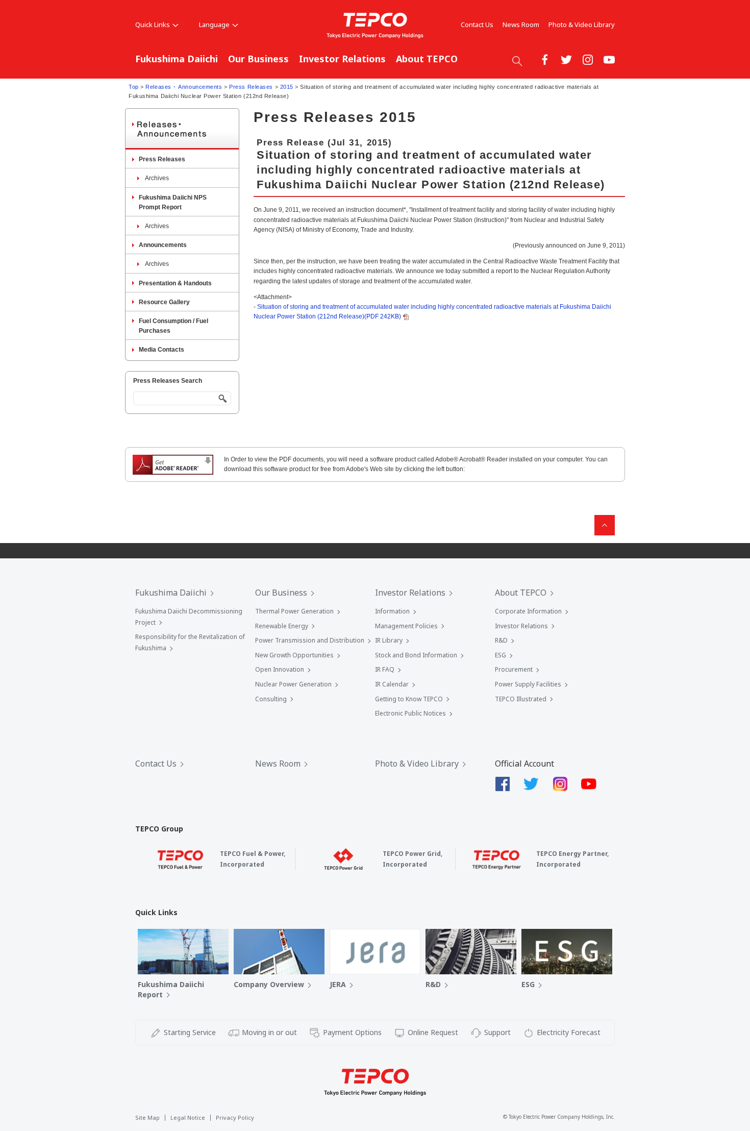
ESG (500, 655)
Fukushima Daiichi (176, 59)
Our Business (258, 59)
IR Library (389, 640)
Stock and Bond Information (416, 655)
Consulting (271, 699)
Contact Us (477, 24)
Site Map (147, 1117)
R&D (501, 640)
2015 (286, 87)
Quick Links (152, 24)
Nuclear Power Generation (293, 684)
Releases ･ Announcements (183, 87)
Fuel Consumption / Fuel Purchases (173, 325)
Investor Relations (342, 59)
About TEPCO (427, 59)
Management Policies (406, 626)
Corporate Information (528, 611)
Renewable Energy (281, 626)
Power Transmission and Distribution (309, 640)
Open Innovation (279, 669)
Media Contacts (161, 349)
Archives (157, 178)
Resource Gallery (164, 302)
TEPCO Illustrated (520, 699)
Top (134, 87)
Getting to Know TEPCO (409, 699)
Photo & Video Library (581, 24)
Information (392, 611)
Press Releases (251, 87)
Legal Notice (187, 1117)
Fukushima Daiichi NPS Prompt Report (173, 202)
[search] (517, 60)
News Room (521, 24)
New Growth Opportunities (294, 655)
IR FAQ (384, 669)
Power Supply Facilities (528, 684)
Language (214, 24)
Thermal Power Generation (294, 611)
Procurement (514, 669)
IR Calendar (392, 684)
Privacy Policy (235, 1117)
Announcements (163, 245)
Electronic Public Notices (410, 713)
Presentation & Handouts (175, 283)
